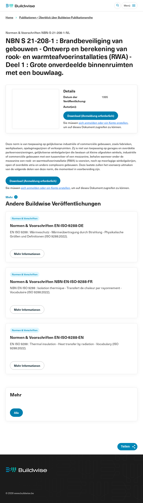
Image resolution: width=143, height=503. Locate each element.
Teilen (125, 446)
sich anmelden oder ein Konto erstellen (103, 123)
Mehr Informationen (27, 254)
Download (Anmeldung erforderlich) (90, 116)
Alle (16, 413)
